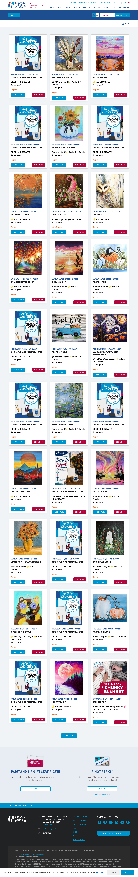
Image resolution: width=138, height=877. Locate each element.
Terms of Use (19, 854)
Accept (127, 872)
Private (122, 15)
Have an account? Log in (102, 794)
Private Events (70, 7)
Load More (69, 735)
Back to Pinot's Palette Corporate (22, 806)
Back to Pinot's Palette (80, 2)
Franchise (93, 2)
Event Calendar (80, 816)
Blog (113, 7)
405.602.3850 (46, 833)
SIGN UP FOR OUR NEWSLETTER (113, 833)
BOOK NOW (38, 95)
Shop (106, 7)
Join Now (102, 789)
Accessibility (40, 854)
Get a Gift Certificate (35, 789)
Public (107, 15)
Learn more (99, 872)
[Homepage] (23, 819)
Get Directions (47, 825)
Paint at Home (124, 7)
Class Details (18, 95)
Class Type (14, 15)
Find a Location (105, 2)
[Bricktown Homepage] (17, 5)
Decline (114, 872)
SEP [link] (123, 24)
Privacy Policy (30, 854)
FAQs (99, 7)
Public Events (54, 7)
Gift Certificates (87, 7)
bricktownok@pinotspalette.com (53, 829)
